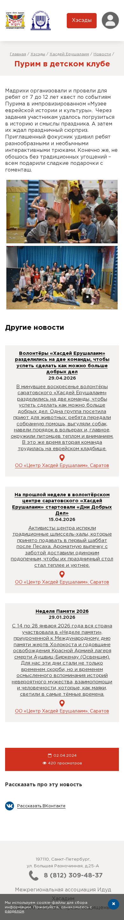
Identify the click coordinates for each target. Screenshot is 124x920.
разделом (14, 911)
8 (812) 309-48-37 (73, 875)
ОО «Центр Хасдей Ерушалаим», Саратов (62, 466)
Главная (18, 54)
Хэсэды (82, 20)
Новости (102, 54)
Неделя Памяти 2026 (62, 611)
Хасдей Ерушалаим (69, 54)
